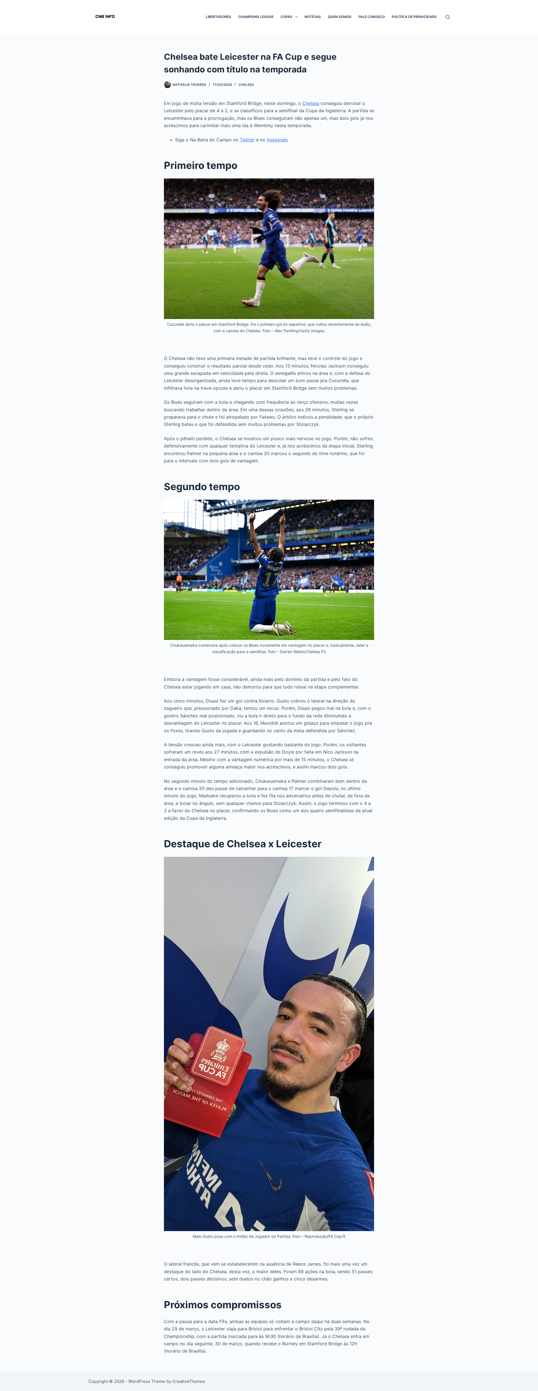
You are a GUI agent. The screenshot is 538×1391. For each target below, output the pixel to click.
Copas (286, 17)
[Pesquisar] (448, 17)
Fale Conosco (371, 17)
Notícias (313, 17)
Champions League (255, 17)
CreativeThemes (188, 1381)
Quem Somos (339, 17)
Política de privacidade (414, 17)
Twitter (247, 140)
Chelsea (246, 84)
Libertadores (218, 17)
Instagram (277, 140)
